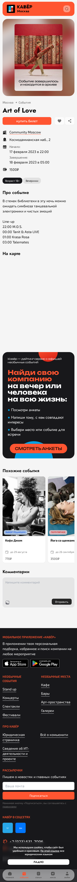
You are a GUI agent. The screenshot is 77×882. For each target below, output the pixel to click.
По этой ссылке (49, 850)
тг (7, 827)
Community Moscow (25, 132)
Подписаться (39, 795)
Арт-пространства (55, 702)
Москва (23, 11)
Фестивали (11, 715)
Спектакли (11, 706)
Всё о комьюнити (54, 734)
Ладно (39, 862)
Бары (45, 693)
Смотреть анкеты (38, 448)
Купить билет (27, 121)
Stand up (9, 689)
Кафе (45, 685)
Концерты (11, 698)
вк (20, 827)
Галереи (47, 710)
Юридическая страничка (14, 737)
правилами (9, 806)
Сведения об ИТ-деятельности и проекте (16, 753)
